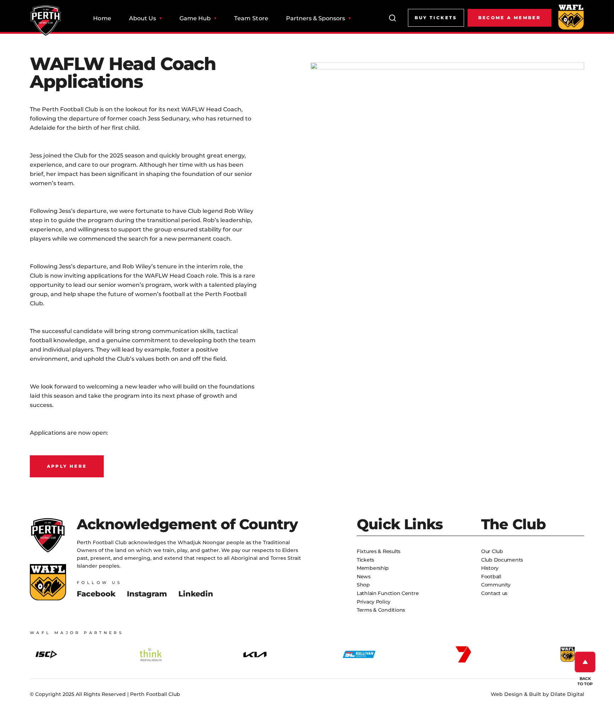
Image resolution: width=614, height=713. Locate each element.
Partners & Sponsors (315, 18)
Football (491, 576)
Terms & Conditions (381, 610)
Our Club (492, 551)
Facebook (96, 593)
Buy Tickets (436, 17)
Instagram (147, 593)
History (490, 568)
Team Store (251, 18)
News (364, 576)
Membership (373, 568)
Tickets (365, 560)
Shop (363, 584)
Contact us (494, 593)
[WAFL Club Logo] (46, 21)
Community (495, 584)
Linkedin (195, 593)
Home (102, 18)
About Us (142, 18)
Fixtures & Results (378, 551)
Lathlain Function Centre (388, 593)
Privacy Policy (374, 602)
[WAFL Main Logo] (571, 17)
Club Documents (502, 560)
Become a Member (509, 17)
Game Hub (195, 18)
